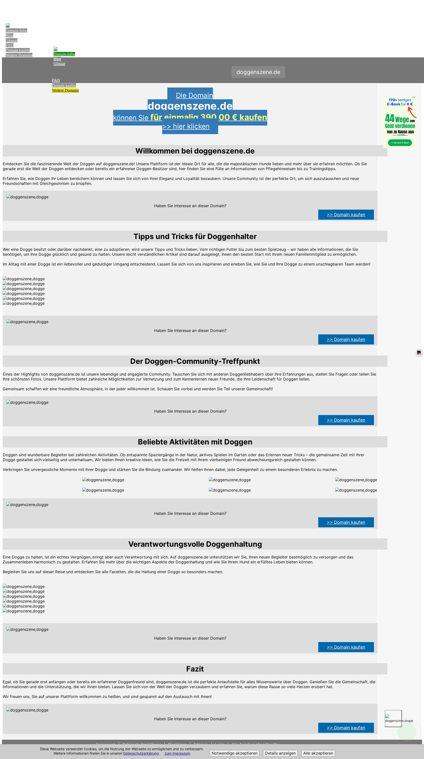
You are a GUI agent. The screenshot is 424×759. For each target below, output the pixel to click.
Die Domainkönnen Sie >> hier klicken (190, 110)
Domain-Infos (16, 30)
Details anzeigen (280, 753)
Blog (9, 35)
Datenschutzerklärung (141, 753)
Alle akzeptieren (318, 753)
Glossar (11, 40)
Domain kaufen (18, 50)
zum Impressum (177, 753)
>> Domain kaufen (346, 214)
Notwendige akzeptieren (234, 753)
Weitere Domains (19, 55)
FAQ (9, 45)
